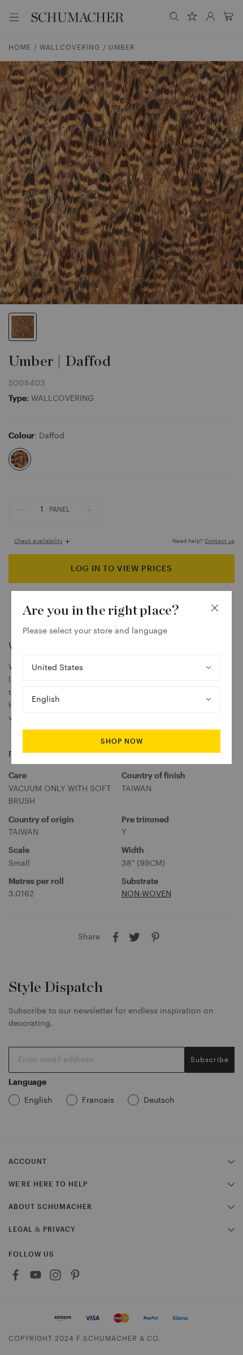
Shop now (122, 741)
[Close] (214, 608)
